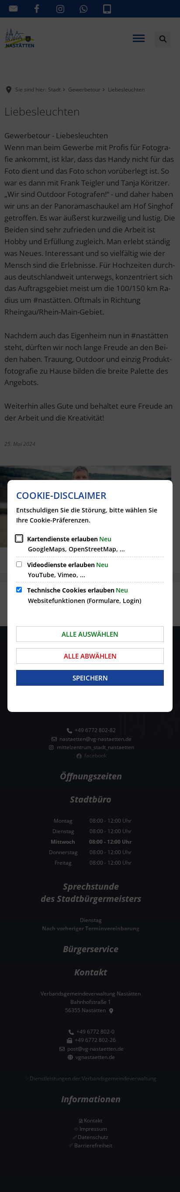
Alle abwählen (90, 656)
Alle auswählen (90, 634)
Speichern (90, 677)
